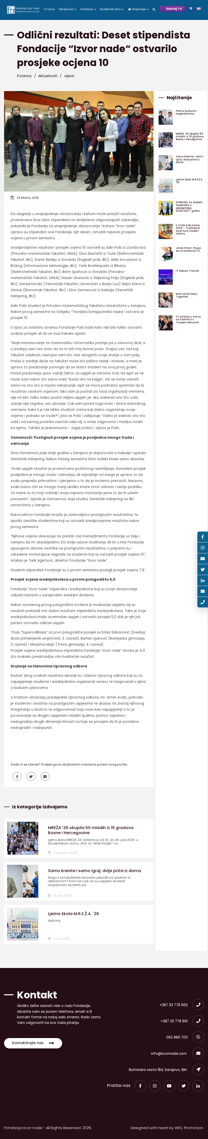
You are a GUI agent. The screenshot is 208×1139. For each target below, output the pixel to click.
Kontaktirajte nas (28, 1043)
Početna (24, 76)
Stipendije (138, 9)
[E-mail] (202, 591)
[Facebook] (140, 1085)
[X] (183, 1085)
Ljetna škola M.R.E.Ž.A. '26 (73, 914)
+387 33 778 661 (174, 1021)
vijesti (69, 76)
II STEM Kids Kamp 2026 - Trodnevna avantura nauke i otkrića (188, 230)
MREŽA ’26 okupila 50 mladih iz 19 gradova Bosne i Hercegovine (90, 830)
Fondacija (87, 9)
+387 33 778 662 (174, 1005)
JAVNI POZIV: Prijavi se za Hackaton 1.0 (188, 249)
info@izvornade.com (169, 1053)
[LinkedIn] (198, 1085)
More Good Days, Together (186, 295)
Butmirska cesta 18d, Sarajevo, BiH (158, 1069)
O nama (49, 9)
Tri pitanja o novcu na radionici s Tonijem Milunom (188, 319)
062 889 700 (177, 1037)
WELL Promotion (189, 1127)
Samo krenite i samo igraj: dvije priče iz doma (94, 871)
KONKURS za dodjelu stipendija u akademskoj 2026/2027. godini (189, 207)
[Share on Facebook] (17, 776)
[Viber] (202, 602)
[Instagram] (155, 1085)
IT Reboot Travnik (187, 270)
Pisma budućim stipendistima (186, 112)
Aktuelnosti (66, 9)
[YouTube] (169, 1085)
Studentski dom (111, 9)
